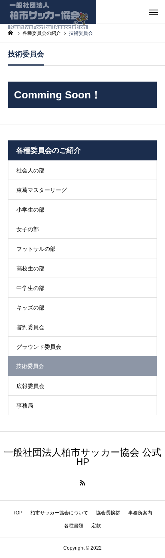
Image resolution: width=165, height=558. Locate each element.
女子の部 (27, 229)
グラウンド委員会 (38, 347)
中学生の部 (30, 288)
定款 (96, 525)
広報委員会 (30, 386)
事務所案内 (140, 513)
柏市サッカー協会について (59, 513)
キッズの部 (30, 307)
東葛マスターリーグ (41, 190)
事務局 (24, 405)
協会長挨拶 (108, 513)
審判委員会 (30, 327)
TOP (17, 513)
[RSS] (82, 483)
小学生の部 (30, 209)
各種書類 (73, 525)
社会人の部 (30, 170)
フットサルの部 (36, 249)
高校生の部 (30, 268)
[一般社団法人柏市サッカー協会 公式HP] (48, 12)
